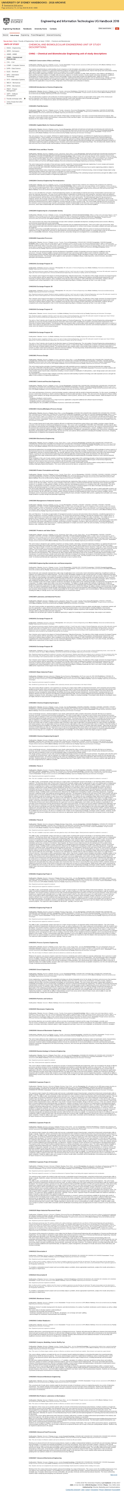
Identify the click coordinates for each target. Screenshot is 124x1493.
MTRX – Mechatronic (13, 86)
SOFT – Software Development (12, 94)
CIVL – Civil (10, 62)
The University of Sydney (15, 21)
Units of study (39, 41)
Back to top (114, 1474)
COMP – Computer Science (16, 65)
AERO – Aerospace (13, 51)
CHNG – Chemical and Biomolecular (14, 58)
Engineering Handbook (11, 29)
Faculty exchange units (14, 99)
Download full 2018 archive (13, 5)
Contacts (53, 29)
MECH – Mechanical (13, 83)
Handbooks (27, 29)
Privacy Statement (105, 1490)
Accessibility (116, 1490)
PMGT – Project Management (12, 90)
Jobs (82, 1490)
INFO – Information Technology (13, 75)
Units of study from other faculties (15, 102)
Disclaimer (94, 1490)
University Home (41, 29)
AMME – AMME (12, 54)
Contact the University (73, 1490)
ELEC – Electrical (12, 72)
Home (15, 41)
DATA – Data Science (14, 68)
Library (87, 1490)
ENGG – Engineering (14, 48)
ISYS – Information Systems (16, 79)
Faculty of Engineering (26, 41)
